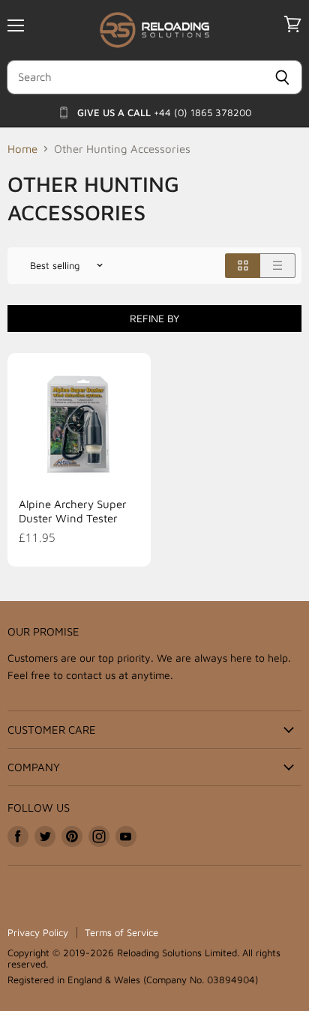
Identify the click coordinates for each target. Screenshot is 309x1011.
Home (23, 148)
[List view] (278, 265)
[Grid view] (242, 265)
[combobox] (134, 77)
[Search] (282, 77)
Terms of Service (121, 932)
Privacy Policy (38, 932)
